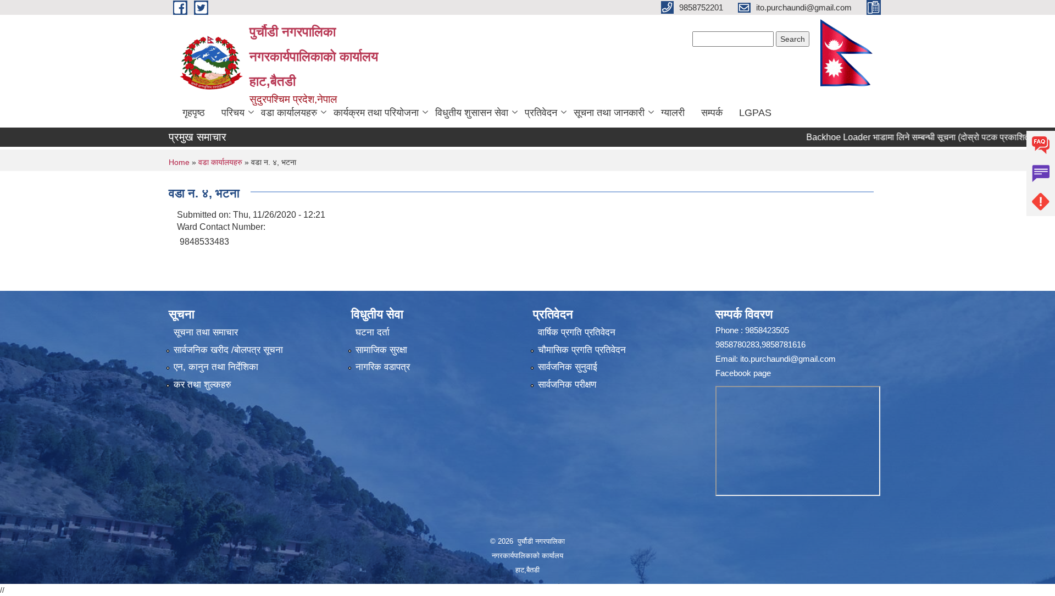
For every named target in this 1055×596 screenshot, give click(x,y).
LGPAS (755, 112)
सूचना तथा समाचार (206, 332)
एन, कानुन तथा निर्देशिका (216, 367)
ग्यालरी (673, 112)
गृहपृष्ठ (193, 112)
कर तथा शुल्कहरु (202, 384)
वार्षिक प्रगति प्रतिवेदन (576, 332)
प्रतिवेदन (541, 112)
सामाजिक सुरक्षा (381, 350)
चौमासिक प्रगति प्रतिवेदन (582, 350)
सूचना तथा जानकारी (609, 112)
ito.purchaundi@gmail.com (788, 358)
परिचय (233, 112)
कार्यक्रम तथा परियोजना (376, 112)
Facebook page (743, 373)
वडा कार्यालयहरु (289, 112)
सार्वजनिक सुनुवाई (567, 367)
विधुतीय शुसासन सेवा (471, 112)
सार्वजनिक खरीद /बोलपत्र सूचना (228, 350)
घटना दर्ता (373, 332)
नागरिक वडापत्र (383, 367)
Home (179, 162)
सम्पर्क (712, 112)
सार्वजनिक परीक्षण (567, 384)
